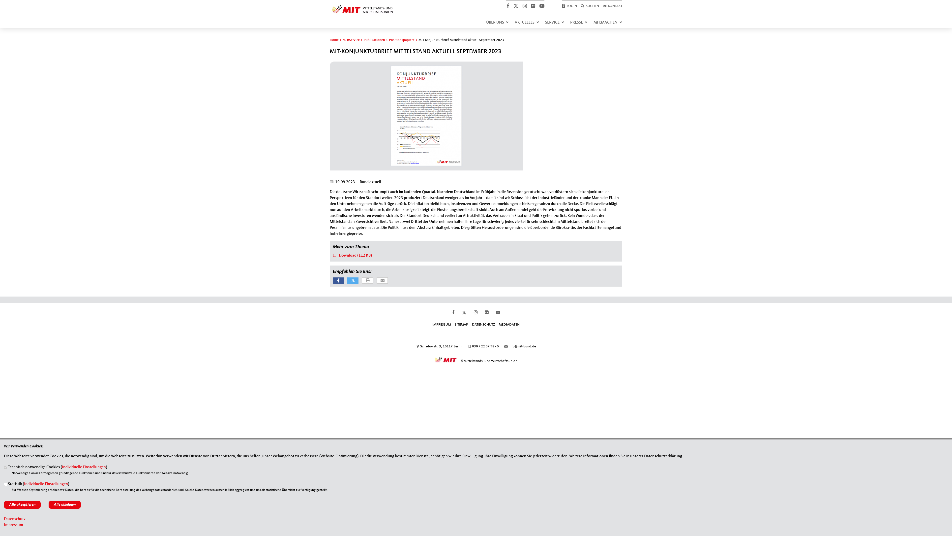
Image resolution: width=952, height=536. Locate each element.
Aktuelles (525, 23)
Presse (576, 23)
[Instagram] (524, 6)
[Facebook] (507, 6)
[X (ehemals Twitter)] (515, 6)
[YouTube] (541, 6)
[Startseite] (362, 6)
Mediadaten (509, 324)
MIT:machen (606, 23)
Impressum (441, 324)
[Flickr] (533, 6)
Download (352, 255)
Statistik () (38, 484)
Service (552, 23)
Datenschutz (483, 324)
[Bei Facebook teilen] (338, 280)
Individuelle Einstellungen (84, 467)
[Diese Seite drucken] (367, 281)
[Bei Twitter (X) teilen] (352, 280)
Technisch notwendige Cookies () (57, 467)
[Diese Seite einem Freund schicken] (382, 281)
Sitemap (461, 324)
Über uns (495, 23)
